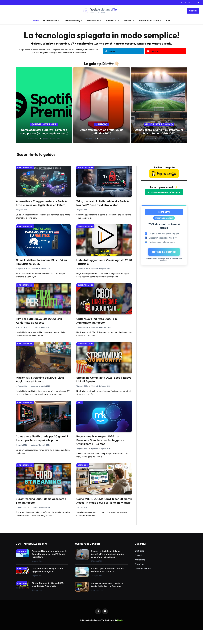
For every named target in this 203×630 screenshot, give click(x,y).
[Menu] (6, 11)
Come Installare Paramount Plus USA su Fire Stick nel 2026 (41, 262)
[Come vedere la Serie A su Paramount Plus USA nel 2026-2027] (159, 105)
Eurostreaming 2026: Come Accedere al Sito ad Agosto (41, 500)
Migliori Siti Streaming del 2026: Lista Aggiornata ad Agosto (40, 379)
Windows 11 (111, 20)
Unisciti (193, 11)
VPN (168, 20)
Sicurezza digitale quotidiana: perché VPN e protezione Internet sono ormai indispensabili (107, 554)
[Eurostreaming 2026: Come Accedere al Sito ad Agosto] (43, 478)
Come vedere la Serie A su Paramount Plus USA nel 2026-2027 (159, 131)
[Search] (198, 2)
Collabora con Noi (143, 568)
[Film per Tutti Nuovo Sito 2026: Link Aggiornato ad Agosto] (43, 298)
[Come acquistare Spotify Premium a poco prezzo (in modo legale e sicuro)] (44, 105)
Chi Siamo (139, 551)
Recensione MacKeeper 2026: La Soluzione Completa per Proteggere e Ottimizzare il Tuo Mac (100, 440)
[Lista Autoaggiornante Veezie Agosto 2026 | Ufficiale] (104, 240)
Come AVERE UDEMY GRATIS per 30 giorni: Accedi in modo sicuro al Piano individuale (104, 500)
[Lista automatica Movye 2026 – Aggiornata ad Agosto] (22, 570)
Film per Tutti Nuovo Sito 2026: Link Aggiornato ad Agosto (39, 320)
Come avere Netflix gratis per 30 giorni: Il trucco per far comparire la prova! (42, 438)
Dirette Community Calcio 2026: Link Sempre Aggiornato (48, 584)
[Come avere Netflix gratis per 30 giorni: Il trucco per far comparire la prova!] (43, 416)
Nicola (120, 620)
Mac (79, 402)
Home (36, 20)
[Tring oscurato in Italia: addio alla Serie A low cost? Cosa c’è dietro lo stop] (104, 181)
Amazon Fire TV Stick (149, 20)
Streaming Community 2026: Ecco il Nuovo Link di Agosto (103, 379)
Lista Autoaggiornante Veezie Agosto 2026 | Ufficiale (104, 262)
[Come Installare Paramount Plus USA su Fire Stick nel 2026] (43, 240)
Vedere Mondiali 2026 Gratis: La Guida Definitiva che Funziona (107, 585)
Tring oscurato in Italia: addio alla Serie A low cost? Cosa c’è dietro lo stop (102, 203)
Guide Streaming (72, 20)
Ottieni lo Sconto (164, 252)
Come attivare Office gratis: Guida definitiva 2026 (101, 131)
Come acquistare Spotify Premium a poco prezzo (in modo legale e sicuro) (44, 131)
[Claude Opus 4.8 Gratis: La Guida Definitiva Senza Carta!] (82, 572)
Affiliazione (140, 560)
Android (127, 20)
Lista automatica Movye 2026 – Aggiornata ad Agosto (47, 570)
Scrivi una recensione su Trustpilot (164, 192)
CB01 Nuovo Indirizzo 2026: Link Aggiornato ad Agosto (97, 320)
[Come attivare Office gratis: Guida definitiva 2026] (101, 105)
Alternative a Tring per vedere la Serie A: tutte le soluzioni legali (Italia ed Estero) (42, 203)
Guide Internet (50, 20)
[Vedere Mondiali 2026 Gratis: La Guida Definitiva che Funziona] (82, 587)
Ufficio (101, 124)
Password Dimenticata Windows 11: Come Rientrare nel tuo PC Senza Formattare (49, 554)
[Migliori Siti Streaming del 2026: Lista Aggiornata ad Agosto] (43, 357)
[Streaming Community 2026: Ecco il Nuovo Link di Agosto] (104, 357)
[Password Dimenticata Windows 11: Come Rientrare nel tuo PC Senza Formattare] (22, 553)
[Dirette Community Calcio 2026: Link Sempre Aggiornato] (22, 585)
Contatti (138, 555)
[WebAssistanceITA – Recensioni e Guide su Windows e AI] (101, 11)
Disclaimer (139, 564)
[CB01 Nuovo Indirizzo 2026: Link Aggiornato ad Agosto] (104, 298)
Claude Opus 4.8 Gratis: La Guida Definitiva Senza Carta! (107, 570)
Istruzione (83, 465)
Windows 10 (93, 20)
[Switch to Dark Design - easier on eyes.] (193, 2)
